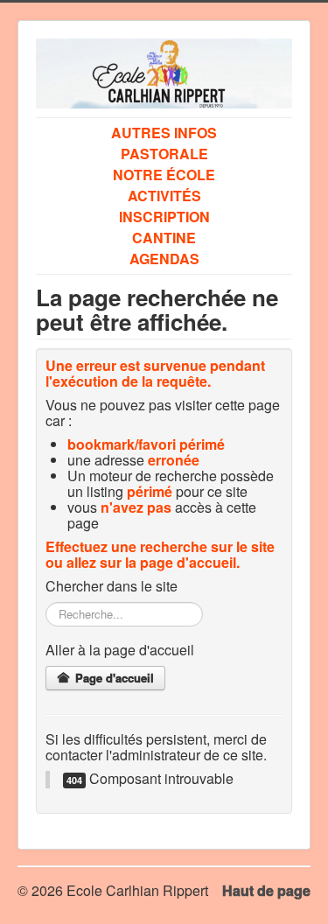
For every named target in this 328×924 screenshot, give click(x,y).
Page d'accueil (113, 677)
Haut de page (266, 890)
